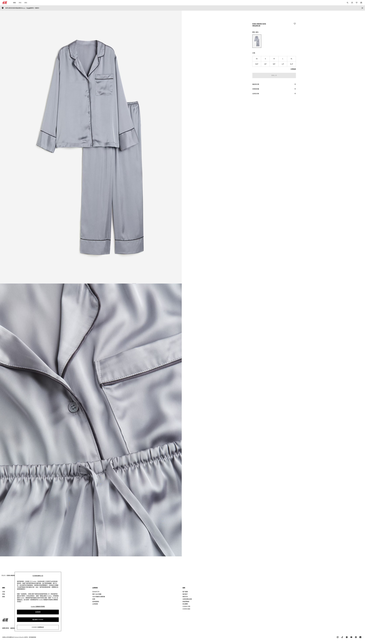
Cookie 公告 (186, 606)
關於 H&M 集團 (96, 594)
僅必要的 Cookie (37, 619)
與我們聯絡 (185, 601)
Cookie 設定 (186, 609)
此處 (29, 8)
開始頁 (4, 575)
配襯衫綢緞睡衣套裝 (13, 575)
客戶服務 (185, 592)
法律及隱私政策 (187, 599)
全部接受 (37, 612)
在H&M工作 (95, 592)
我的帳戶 (185, 594)
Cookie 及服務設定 (38, 627)
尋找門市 (185, 596)
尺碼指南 (293, 69)
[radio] (256, 41)
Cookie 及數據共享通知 (38, 606)
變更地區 (13, 628)
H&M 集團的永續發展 (98, 596)
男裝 (20, 3)
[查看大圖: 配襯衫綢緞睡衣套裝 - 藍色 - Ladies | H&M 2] (91, 420)
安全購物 (185, 604)
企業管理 (95, 604)
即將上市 (274, 75)
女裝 (14, 3)
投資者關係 (95, 601)
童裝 (25, 3)
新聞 (93, 599)
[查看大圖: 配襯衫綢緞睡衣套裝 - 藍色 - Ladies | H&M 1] (91, 147)
